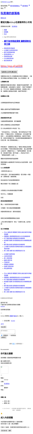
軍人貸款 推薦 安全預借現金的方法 (14, 250)
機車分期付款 (8, 260)
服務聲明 (18, 410)
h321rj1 (3, 306)
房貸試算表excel (9, 54)
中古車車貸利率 (9, 58)
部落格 (6, 32)
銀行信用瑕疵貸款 (9, 52)
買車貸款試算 (8, 56)
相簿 (5, 30)
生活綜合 (14, 26)
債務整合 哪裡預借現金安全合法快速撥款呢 (17, 236)
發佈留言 (3, 337)
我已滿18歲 (4, 430)
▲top (2, 323)
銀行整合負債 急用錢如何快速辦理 (14, 244)
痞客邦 (12, 316)
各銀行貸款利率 (9, 266)
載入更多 (3, 327)
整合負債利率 (8, 60)
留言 (15, 316)
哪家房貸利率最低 (9, 48)
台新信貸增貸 (8, 256)
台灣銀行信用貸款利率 (11, 50)
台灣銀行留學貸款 (9, 254)
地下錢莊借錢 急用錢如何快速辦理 (14, 238)
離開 (10, 430)
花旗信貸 (6, 262)
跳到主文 (3, 18)
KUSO (13, 320)
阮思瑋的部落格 (10, 13)
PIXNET (8, 408)
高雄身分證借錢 (9, 264)
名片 (5, 34)
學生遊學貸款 (8, 268)
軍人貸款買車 (8, 258)
